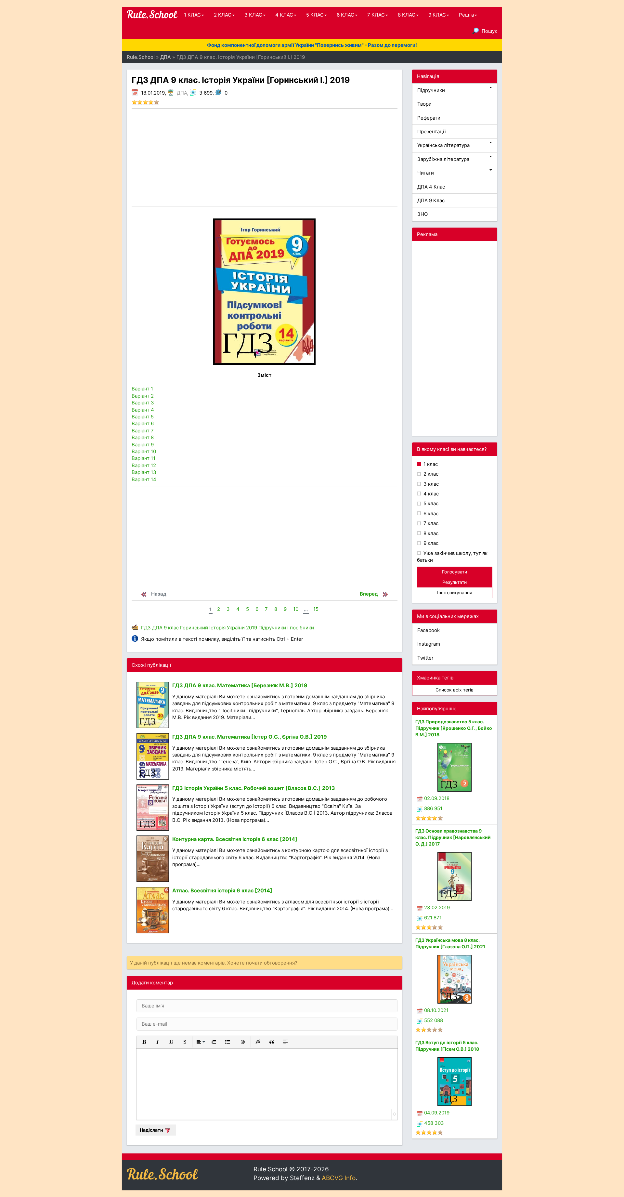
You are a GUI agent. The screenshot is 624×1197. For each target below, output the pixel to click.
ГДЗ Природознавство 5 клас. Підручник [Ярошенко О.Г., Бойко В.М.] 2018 (453, 728)
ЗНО (422, 214)
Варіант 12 (144, 465)
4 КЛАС (284, 15)
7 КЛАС (376, 15)
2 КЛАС (222, 15)
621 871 (433, 917)
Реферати (428, 118)
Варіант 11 (143, 458)
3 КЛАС (253, 15)
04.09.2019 (436, 1113)
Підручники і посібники (286, 628)
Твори (424, 104)
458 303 (434, 1123)
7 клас (430, 523)
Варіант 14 (144, 479)
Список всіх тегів (455, 689)
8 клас (430, 533)
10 (295, 609)
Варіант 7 (143, 431)
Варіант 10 (144, 451)
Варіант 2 (143, 396)
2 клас (430, 474)
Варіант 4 (143, 410)
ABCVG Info (339, 1178)
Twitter (425, 658)
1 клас (430, 464)
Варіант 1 (142, 389)
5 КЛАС (315, 15)
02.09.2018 (436, 798)
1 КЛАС (192, 15)
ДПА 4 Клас (431, 187)
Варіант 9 (143, 444)
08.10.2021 (436, 1010)
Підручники (431, 90)
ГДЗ (146, 628)
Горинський (194, 628)
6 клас (430, 513)
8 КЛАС (406, 15)
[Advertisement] (264, 157)
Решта (466, 15)
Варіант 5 (143, 417)
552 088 (433, 1020)
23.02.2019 (437, 907)
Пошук (489, 31)
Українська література (443, 145)
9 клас (171, 628)
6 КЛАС (345, 15)
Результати (454, 582)
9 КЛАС (437, 15)
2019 (251, 628)
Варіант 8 (143, 437)
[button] (144, 1042)
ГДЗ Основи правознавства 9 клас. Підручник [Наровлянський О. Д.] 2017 (453, 837)
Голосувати (454, 571)
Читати (425, 173)
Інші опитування (454, 592)
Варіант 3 (143, 403)
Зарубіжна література (443, 159)
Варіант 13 (144, 472)
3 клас (430, 484)
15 (315, 609)
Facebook (428, 630)
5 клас (430, 503)
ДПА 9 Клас (431, 200)
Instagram (428, 644)
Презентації (431, 131)
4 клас (430, 494)
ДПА (182, 93)
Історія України (227, 628)
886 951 (433, 808)
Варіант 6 (143, 423)
